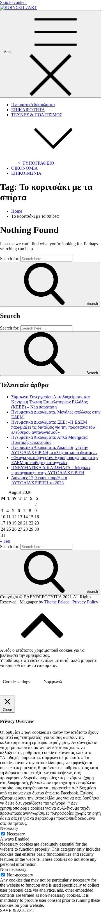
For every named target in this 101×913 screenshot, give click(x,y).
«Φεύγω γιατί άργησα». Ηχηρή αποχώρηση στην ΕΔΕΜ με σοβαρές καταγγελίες (54, 460)
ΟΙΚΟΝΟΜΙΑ (24, 168)
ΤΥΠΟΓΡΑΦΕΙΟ (38, 163)
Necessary (16, 834)
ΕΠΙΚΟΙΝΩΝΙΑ (26, 173)
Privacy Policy (85, 601)
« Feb (5, 541)
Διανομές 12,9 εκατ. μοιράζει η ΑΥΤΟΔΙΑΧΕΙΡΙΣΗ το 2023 (39, 480)
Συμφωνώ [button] (53, 681)
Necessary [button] (9, 828)
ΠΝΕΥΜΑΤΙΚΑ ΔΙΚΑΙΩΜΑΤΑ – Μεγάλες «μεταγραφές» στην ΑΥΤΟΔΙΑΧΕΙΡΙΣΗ (51, 470)
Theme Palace (56, 601)
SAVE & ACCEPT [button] (17, 910)
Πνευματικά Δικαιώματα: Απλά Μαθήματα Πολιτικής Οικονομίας (49, 440)
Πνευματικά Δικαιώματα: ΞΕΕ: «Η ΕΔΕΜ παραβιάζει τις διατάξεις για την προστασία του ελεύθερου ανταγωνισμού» (53, 427)
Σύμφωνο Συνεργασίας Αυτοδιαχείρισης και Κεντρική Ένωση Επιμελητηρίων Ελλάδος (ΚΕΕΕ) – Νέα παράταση (50, 401)
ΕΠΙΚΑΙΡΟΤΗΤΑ (28, 109)
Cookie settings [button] (16, 681)
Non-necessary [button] (13, 869)
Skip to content (13, 2)
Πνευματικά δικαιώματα (33, 104)
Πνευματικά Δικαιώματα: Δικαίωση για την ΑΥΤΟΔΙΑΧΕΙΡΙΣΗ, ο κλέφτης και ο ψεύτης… (54, 450)
